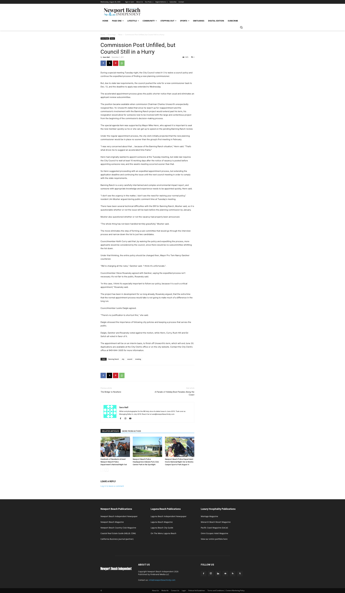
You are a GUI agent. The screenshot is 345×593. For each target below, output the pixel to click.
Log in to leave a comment (112, 486)
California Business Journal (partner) (117, 539)
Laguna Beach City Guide (162, 527)
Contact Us (175, 590)
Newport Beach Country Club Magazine (118, 527)
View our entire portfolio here (214, 539)
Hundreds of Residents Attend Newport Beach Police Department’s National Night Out (114, 462)
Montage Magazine (209, 516)
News (120, 34)
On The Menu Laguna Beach (163, 533)
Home (103, 34)
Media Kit (164, 590)
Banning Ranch (113, 359)
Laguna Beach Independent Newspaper (169, 516)
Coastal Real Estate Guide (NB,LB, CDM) (118, 533)
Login (184, 590)
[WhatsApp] (122, 63)
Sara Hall (106, 57)
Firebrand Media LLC (159, 574)
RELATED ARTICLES (110, 431)
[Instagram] (126, 418)
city (123, 359)
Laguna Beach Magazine (162, 522)
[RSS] (232, 573)
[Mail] (225, 573)
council (129, 359)
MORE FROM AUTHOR (131, 431)
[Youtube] (131, 418)
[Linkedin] (218, 573)
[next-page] (106, 470)
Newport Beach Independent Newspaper (119, 516)
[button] (241, 27)
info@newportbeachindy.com (162, 580)
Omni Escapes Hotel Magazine (214, 533)
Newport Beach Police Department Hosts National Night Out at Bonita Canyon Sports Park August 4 (179, 462)
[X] (109, 63)
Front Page (112, 34)
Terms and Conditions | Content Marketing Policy (226, 590)
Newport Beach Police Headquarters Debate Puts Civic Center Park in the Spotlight (146, 462)
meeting (138, 359)
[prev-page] (102, 470)
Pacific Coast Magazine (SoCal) (214, 527)
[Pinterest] (115, 63)
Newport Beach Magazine (112, 522)
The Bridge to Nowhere (111, 392)
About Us (155, 590)
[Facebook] (103, 63)
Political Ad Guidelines (196, 590)
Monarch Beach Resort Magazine (216, 522)
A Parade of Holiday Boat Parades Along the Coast (174, 393)
